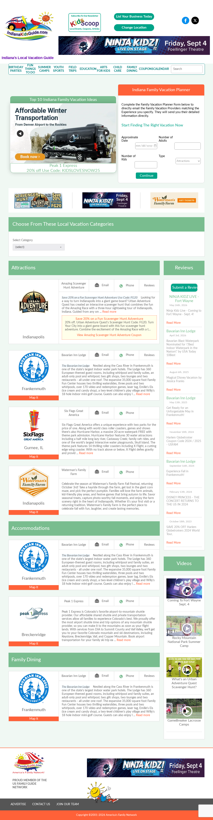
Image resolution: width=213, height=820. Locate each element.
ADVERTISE (18, 804)
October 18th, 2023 (181, 521)
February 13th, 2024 (181, 492)
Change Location (134, 27)
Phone (130, 285)
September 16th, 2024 (182, 466)
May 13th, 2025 (178, 402)
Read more (109, 311)
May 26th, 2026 (178, 305)
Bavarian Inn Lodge (74, 355)
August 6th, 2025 (179, 372)
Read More (173, 322)
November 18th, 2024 (182, 432)
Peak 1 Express (73, 601)
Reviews (149, 285)
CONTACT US (41, 804)
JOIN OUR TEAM (67, 804)
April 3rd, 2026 (178, 335)
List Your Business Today (134, 16)
